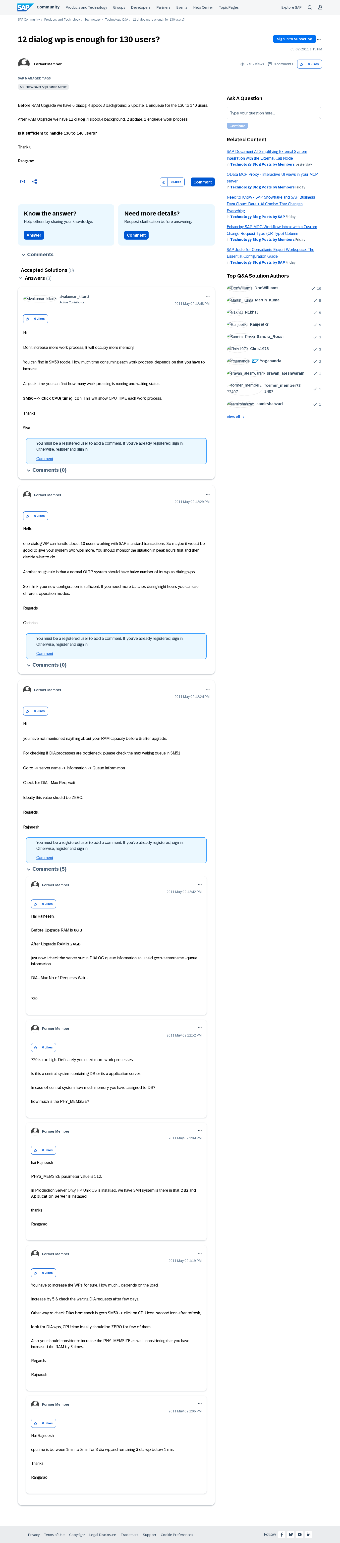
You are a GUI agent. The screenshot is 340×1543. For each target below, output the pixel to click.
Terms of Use (54, 1535)
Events (181, 7)
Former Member (48, 64)
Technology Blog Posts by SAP (257, 217)
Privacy (34, 1535)
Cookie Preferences (177, 1535)
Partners (163, 7)
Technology (92, 19)
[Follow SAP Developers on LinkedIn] (309, 1535)
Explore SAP (292, 7)
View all (233, 417)
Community (48, 7)
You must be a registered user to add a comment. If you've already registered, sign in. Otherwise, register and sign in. (109, 446)
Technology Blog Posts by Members (262, 164)
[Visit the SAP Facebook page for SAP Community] (282, 1535)
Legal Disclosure (102, 1535)
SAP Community (29, 19)
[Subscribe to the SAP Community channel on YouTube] (300, 1535)
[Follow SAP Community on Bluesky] (291, 1535)
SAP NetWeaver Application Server (43, 87)
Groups (119, 7)
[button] (301, 64)
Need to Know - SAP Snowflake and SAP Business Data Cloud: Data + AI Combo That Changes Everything (271, 204)
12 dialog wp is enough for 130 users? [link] (158, 19)
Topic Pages (229, 7)
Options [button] (319, 40)
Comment (202, 182)
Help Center (203, 7)
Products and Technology (86, 7)
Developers (141, 7)
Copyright (77, 1535)
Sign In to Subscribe (294, 39)
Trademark (129, 1535)
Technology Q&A (116, 19)
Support (149, 1535)
